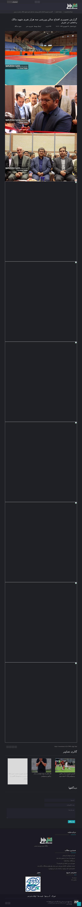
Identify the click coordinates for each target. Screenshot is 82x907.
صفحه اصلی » (58, 12)
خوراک (53, 896)
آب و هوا (47, 896)
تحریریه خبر (29, 26)
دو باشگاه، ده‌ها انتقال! (69, 860)
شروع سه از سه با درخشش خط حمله (65, 858)
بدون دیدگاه (18, 26)
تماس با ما (73, 880)
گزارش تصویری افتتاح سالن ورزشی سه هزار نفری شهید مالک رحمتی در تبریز (44, 21)
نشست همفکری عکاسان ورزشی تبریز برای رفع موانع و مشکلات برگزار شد (56, 866)
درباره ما (74, 877)
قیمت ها (40, 896)
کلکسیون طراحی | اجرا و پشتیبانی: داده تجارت (56, 904)
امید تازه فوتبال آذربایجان (68, 855)
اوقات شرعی (31, 896)
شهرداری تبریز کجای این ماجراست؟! (66, 863)
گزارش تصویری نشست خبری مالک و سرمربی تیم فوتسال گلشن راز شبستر (18, 776)
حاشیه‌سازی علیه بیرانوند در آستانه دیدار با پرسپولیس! (61, 868)
